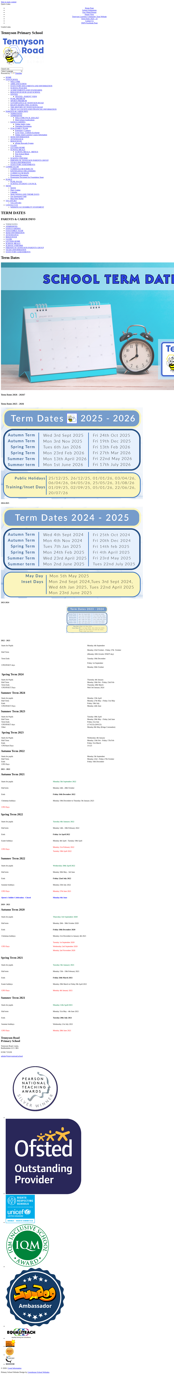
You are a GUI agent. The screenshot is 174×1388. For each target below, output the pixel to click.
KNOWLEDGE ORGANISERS (23, 171)
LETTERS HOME (17, 148)
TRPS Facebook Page (89, 23)
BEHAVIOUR (16, 141)
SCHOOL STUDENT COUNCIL (23, 184)
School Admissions (89, 10)
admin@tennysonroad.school (12, 1056)
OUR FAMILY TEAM (19, 128)
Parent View (89, 14)
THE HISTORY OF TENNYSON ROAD (26, 107)
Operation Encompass (23, 126)
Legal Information (14, 1368)
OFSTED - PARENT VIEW (26, 96)
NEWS (8, 186)
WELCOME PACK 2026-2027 (27, 118)
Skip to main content (8, 2)
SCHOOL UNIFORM (18, 158)
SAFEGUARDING (18, 122)
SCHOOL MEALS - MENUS (26, 152)
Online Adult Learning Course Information (31, 135)
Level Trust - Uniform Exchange (27, 133)
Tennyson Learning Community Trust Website (89, 17)
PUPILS (9, 179)
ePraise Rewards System (24, 143)
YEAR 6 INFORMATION (20, 162)
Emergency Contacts (23, 131)
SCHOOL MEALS (17, 150)
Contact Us (89, 21)
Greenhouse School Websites (38, 1372)
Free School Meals (22, 154)
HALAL (18, 156)
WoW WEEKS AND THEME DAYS (24, 194)
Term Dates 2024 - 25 (89, 19)
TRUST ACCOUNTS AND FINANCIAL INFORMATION (33, 109)
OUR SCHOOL (12, 79)
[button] (11, 27)
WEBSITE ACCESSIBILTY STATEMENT (27, 207)
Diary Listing (15, 190)
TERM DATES (16, 113)
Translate (18, 73)
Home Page (89, 8)
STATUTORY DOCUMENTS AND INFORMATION (31, 86)
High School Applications (24, 120)
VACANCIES (11, 201)
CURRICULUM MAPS (19, 173)
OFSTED (14, 94)
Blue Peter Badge (17, 199)
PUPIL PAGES (16, 182)
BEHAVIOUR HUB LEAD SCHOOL (25, 92)
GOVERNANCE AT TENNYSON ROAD (27, 103)
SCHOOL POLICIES (18, 88)
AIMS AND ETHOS (18, 84)
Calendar (13, 192)
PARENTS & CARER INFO (17, 111)
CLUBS (13, 145)
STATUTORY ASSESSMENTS (22, 165)
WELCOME (15, 82)
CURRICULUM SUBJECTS (21, 169)
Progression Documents (19, 175)
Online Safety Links (22, 124)
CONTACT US (12, 205)
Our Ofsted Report (89, 12)
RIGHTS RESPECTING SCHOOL (24, 105)
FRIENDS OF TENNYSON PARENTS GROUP (29, 160)
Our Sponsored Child (18, 196)
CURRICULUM (12, 167)
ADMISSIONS (16, 116)
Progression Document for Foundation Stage (27, 177)
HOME (8, 77)
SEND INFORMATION (19, 137)
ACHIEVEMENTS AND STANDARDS (26, 90)
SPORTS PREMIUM (18, 101)
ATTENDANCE (16, 139)
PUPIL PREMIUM (17, 99)
